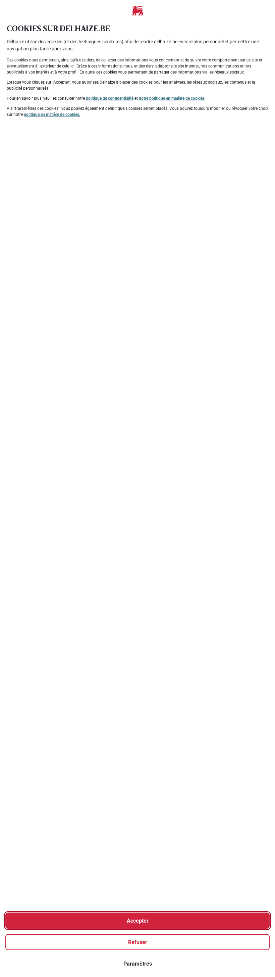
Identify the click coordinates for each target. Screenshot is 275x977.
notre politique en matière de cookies (172, 98)
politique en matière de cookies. (52, 114)
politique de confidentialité (109, 98)
